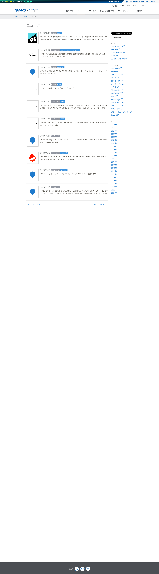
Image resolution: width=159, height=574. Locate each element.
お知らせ (53, 33)
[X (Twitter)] (113, 6)
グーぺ (114, 96)
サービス (92, 11)
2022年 (114, 137)
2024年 (114, 131)
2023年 (114, 134)
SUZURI (59, 33)
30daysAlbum (117, 90)
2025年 (114, 128)
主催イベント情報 (119, 59)
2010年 (114, 174)
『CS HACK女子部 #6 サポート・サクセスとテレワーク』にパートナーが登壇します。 (68, 174)
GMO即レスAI (117, 102)
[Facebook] (116, 6)
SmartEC (115, 115)
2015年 (114, 159)
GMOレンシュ (117, 109)
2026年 (114, 124)
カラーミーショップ (66, 50)
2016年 (114, 155)
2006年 (114, 187)
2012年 (114, 168)
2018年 (114, 149)
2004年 (114, 193)
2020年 (114, 143)
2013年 (114, 165)
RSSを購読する (117, 37)
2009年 (114, 177)
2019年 (114, 146)
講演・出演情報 (55, 170)
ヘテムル (115, 87)
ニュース (81, 11)
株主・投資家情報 (107, 11)
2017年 (114, 152)
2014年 (114, 162)
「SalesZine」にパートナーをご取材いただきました (57, 88)
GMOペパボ (76, 50)
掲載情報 (53, 84)
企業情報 (69, 11)
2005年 (114, 190)
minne (59, 84)
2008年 (114, 180)
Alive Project (117, 99)
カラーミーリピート (119, 106)
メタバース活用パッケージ (122, 112)
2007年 (114, 183)
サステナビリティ (125, 11)
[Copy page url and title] (88, 569)
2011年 (114, 171)
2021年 (114, 140)
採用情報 (139, 11)
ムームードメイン (119, 84)
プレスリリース (55, 50)
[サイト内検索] (143, 6)
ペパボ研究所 (117, 93)
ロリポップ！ (64, 153)
